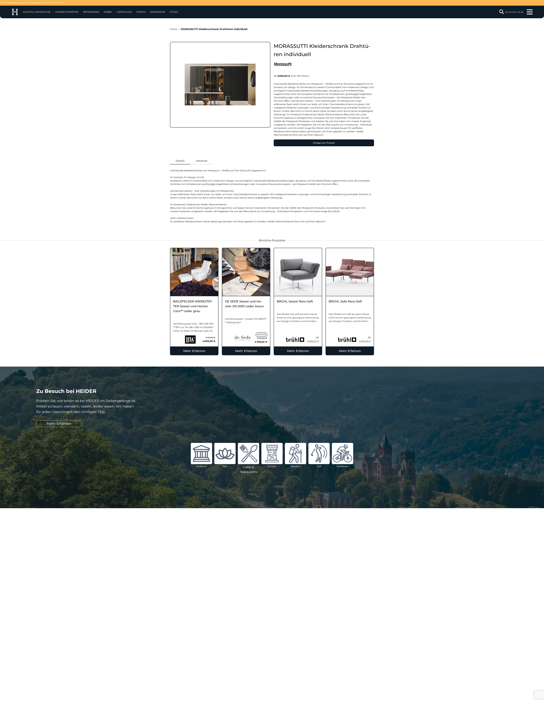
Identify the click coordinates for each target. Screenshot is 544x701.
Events (141, 12)
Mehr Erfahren (194, 351)
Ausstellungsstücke (37, 12)
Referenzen (91, 12)
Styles (174, 12)
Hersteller (124, 12)
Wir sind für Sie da (514, 12)
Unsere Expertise (66, 12)
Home (173, 29)
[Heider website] (14, 12)
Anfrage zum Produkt (324, 143)
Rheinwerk (157, 12)
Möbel (108, 12)
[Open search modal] (501, 11)
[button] (66, 12)
